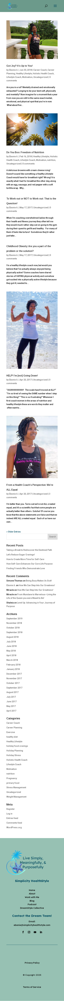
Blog (32, 900)
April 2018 (11, 655)
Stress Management (16, 787)
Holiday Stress (13, 755)
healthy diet (12, 737)
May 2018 (11, 651)
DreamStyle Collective (32, 908)
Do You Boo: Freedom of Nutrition (25, 152)
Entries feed (12, 818)
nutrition (51, 160)
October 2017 (12, 683)
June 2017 (11, 701)
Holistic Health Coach (43, 73)
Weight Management (16, 797)
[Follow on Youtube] (35, 932)
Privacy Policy (32, 962)
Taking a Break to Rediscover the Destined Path (29, 550)
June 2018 (11, 646)
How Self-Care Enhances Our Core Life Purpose (29, 564)
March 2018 (12, 660)
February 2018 (13, 664)
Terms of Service (32, 987)
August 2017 (12, 692)
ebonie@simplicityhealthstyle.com (32, 925)
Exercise (10, 732)
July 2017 (11, 697)
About (32, 893)
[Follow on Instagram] (29, 932)
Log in (9, 813)
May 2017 (11, 706)
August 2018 (12, 637)
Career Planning (14, 727)
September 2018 (14, 632)
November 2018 (14, 623)
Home (32, 890)
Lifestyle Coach (13, 77)
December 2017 (14, 674)
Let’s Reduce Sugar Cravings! (20, 554)
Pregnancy (11, 778)
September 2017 (14, 688)
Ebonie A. (13, 70)
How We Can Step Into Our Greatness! (37, 585)
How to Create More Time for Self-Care (25, 559)
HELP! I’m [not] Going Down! (22, 375)
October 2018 (12, 628)
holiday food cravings (17, 746)
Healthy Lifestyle (24, 73)
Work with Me (32, 897)
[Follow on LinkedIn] (41, 932)
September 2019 (14, 618)
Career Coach (40, 70)
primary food (12, 783)
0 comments (28, 163)
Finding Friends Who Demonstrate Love (25, 568)
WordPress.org (14, 827)
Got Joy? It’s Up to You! (19, 66)
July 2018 (11, 641)
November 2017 (14, 678)
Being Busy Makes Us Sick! (39, 580)
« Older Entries (13, 532)
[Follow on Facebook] (23, 932)
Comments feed (14, 823)
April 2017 (11, 711)
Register (10, 809)
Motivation (27, 77)
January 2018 (13, 669)
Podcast (32, 904)
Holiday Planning (14, 750)
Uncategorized (40, 77)
